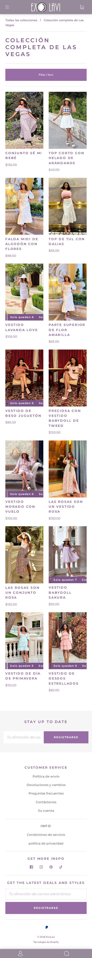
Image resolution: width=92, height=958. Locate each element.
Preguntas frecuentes (46, 793)
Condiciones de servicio (46, 835)
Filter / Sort (46, 74)
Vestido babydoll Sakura (60, 592)
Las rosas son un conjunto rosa (22, 593)
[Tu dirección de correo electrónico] (24, 737)
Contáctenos (46, 802)
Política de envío (46, 776)
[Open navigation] (10, 7)
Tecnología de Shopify (46, 942)
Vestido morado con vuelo (20, 507)
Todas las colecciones (21, 20)
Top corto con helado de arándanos (66, 158)
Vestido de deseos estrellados (64, 678)
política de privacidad (46, 843)
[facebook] (31, 867)
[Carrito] (82, 7)
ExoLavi (50, 936)
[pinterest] (51, 867)
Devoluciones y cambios (46, 785)
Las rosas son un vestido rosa (66, 507)
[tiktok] (61, 867)
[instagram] (41, 867)
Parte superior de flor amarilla (67, 330)
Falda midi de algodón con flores (21, 244)
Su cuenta (46, 811)
